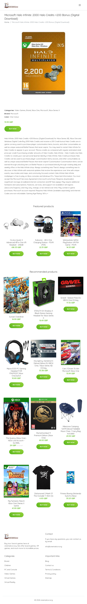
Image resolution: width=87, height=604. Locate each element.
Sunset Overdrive (16, 317)
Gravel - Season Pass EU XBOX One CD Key (71, 299)
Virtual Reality (9, 582)
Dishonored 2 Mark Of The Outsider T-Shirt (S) (43, 494)
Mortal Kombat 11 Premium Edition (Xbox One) (43, 435)
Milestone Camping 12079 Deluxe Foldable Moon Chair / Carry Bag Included (71, 430)
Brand (28, 110)
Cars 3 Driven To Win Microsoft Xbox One (70, 369)
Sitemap (48, 578)
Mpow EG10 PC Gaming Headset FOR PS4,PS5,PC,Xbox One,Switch (16, 372)
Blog (47, 561)
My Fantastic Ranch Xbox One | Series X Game (16, 503)
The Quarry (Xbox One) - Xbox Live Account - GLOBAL (16, 440)
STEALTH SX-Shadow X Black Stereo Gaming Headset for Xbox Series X (43, 314)
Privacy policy (50, 574)
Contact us (49, 565)
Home (6, 22)
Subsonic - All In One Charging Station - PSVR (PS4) (43, 242)
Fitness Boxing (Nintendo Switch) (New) (70, 494)
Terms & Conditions (52, 569)
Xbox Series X (54, 110)
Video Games (20, 110)
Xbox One (36, 110)
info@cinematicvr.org (53, 546)
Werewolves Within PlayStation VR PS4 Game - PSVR (71, 242)
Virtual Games (10, 578)
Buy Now (12, 129)
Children (7, 565)
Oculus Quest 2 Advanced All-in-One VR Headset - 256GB (16, 242)
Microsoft (44, 110)
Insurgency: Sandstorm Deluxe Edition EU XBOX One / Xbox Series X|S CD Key (43, 364)
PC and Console (10, 569)
